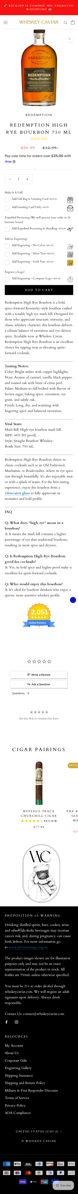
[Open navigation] (6, 22)
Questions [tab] (18, 693)
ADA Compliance (18, 1113)
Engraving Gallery (18, 1068)
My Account (14, 1045)
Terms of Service (17, 1098)
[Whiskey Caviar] (39, 22)
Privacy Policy (15, 1105)
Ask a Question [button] (41, 684)
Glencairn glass (17, 493)
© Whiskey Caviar (39, 1141)
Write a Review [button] (40, 674)
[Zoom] (69, 38)
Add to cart (39, 290)
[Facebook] (6, 1022)
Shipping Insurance (19, 1075)
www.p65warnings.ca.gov (28, 947)
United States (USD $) (37, 1131)
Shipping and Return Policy (25, 1083)
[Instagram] (16, 1022)
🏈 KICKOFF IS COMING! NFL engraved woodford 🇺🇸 (39, 7)
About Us (12, 1053)
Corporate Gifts (16, 1060)
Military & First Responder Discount (31, 1090)
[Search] (65, 22)
